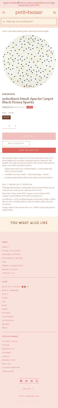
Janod (5, 356)
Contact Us (8, 273)
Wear (5, 309)
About (5, 247)
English (27, 389)
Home (4, 31)
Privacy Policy (10, 269)
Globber (6, 353)
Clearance (8, 320)
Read (4, 328)
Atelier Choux (10, 341)
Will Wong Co (35, 402)
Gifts (5, 294)
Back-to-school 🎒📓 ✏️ (16, 287)
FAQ (4, 262)
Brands (6, 324)
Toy (4, 302)
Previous (6, 4)
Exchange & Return (12, 258)
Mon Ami (6, 364)
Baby (4, 305)
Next (52, 4)
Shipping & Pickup (11, 254)
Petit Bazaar (27, 396)
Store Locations (11, 251)
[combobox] (31, 21)
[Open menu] (6, 12)
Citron (6, 345)
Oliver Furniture (11, 368)
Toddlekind (8, 371)
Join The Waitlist (29, 150)
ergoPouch (8, 349)
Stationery (8, 317)
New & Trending (10, 290)
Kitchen (6, 313)
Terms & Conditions (12, 266)
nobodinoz (8, 94)
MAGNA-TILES (9, 360)
